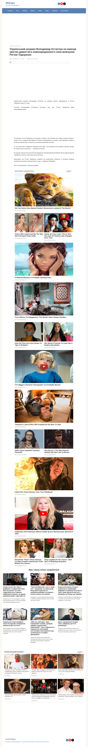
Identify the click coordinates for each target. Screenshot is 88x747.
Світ (17, 10)
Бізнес (33, 10)
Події (47, 10)
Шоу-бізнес (64, 10)
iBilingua (10, 3)
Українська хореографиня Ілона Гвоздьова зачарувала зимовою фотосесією (14, 624)
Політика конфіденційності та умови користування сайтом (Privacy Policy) (27, 742)
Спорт (40, 10)
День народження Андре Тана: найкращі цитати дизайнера (68, 624)
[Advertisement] (44, 28)
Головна (10, 10)
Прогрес (54, 10)
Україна (24, 10)
